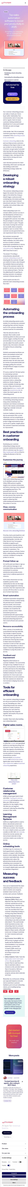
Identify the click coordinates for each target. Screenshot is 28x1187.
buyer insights (17, 388)
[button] (14, 1143)
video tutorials (20, 832)
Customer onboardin (9, 141)
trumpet (13, 743)
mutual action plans (16, 759)
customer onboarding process (12, 258)
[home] (12, 3)
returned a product (8, 248)
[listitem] (13, 1082)
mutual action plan (15, 390)
